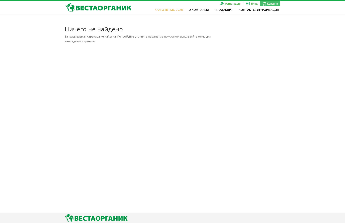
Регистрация (233, 3)
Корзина (272, 3)
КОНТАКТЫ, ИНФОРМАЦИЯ (259, 10)
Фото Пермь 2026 (169, 10)
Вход (254, 3)
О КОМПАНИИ (198, 10)
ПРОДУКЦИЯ (224, 10)
